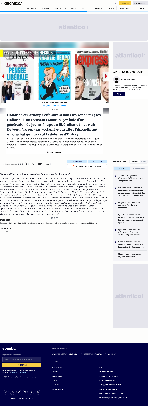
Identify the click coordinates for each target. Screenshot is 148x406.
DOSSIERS (55, 372)
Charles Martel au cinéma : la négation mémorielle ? (129, 255)
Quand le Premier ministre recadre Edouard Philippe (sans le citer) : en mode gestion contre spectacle (131, 219)
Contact (112, 354)
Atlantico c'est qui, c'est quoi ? (65, 354)
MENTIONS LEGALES (106, 372)
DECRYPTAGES (57, 368)
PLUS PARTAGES (139, 168)
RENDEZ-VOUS (57, 376)
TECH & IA (98, 8)
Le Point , (13, 223)
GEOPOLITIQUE (60, 8)
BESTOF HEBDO (57, 389)
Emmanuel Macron (89, 223)
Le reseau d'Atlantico (93, 354)
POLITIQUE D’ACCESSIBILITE (108, 389)
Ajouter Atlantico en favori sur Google (89, 166)
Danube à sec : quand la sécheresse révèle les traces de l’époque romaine (130, 178)
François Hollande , (54, 223)
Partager (78, 161)
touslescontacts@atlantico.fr (22, 398)
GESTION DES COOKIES (107, 380)
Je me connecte (140, 3)
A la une (45, 102)
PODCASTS (55, 385)
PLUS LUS (122, 168)
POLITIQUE (31, 8)
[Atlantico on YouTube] (37, 392)
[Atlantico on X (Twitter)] (12, 392)
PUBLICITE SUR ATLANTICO (108, 376)
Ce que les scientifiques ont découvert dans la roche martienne (129, 205)
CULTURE (142, 8)
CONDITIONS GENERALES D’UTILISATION (113, 398)
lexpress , (4, 223)
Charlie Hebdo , (24, 223)
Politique (63, 102)
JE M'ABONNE (125, 3)
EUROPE (74, 8)
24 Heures (134, 161)
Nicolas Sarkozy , (38, 223)
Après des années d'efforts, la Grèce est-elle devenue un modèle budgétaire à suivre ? (130, 232)
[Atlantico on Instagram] (31, 392)
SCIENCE (110, 8)
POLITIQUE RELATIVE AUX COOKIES (111, 393)
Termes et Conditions (18, 372)
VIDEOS (54, 380)
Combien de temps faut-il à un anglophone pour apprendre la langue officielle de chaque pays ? (131, 244)
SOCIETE (86, 8)
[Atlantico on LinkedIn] (25, 392)
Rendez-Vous (54, 102)
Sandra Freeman (55, 152)
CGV (100, 368)
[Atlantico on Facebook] (18, 392)
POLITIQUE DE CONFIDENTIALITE (110, 385)
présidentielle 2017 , (72, 223)
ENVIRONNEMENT (126, 8)
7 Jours (143, 161)
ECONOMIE (45, 8)
